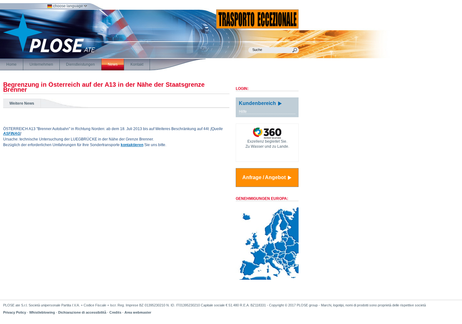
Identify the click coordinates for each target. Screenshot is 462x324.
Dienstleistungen (80, 64)
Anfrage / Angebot (264, 177)
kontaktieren (132, 145)
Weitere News (21, 103)
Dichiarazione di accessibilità (82, 312)
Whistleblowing (42, 312)
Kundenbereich (258, 103)
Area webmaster (137, 312)
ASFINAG (11, 133)
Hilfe (243, 111)
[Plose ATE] (49, 51)
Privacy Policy (14, 312)
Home (11, 64)
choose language (68, 6)
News (113, 64)
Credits (115, 312)
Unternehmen (41, 64)
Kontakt (136, 64)
